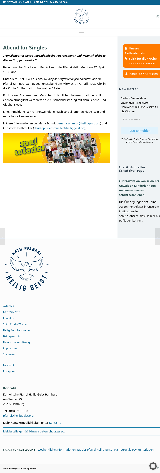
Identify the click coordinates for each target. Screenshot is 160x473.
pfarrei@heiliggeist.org (18, 415)
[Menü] (81, 32)
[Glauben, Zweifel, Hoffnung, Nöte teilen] (2, 236)
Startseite (9, 354)
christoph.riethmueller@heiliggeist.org (59, 128)
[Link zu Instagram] (157, 16)
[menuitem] (81, 32)
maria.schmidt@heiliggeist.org (79, 123)
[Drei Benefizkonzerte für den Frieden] (157, 236)
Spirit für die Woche (143, 59)
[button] (153, 466)
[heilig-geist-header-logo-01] (81, 16)
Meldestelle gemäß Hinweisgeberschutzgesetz (34, 431)
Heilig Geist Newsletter (16, 330)
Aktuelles (8, 306)
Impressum (10, 348)
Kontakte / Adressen (143, 74)
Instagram (9, 371)
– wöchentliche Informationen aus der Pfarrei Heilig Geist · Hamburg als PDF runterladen (78, 449)
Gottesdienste (11, 312)
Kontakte (8, 318)
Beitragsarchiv (11, 336)
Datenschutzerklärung (143, 142)
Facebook (9, 365)
